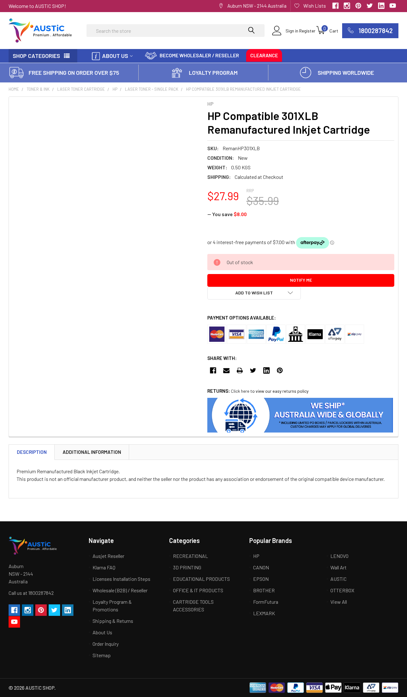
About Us (115, 55)
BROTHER (264, 590)
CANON (261, 567)
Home (14, 89)
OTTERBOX (342, 590)
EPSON (261, 579)
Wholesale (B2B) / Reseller (120, 590)
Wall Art (338, 567)
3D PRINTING (187, 567)
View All (338, 602)
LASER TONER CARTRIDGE (81, 89)
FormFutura (265, 602)
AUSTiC (338, 579)
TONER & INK (38, 89)
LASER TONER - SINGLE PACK (151, 89)
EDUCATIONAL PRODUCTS (201, 579)
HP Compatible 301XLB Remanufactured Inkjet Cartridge (243, 89)
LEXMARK (264, 613)
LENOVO (339, 556)
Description (32, 452)
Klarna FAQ (104, 567)
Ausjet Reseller (108, 556)
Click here (240, 391)
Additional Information (92, 452)
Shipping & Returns (113, 621)
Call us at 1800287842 (31, 593)
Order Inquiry (106, 644)
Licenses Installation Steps (121, 579)
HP (115, 89)
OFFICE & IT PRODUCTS (198, 590)
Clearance (264, 55)
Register (307, 30)
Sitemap (102, 655)
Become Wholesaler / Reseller (199, 55)
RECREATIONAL (190, 556)
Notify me (301, 280)
